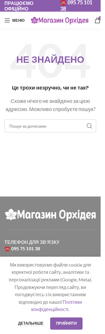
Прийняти (66, 323)
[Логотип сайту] (59, 19)
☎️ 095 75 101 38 (22, 248)
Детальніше (31, 323)
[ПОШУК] (89, 126)
